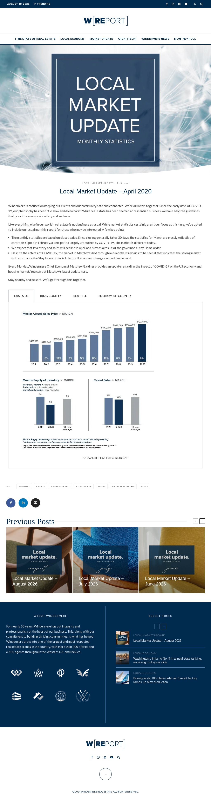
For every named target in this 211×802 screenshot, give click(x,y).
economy (25, 486)
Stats (145, 486)
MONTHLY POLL (185, 38)
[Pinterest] (179, 4)
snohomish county (124, 486)
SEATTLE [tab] (80, 296)
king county (84, 486)
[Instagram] (173, 4)
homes (41, 486)
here (84, 271)
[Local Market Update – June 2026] (172, 560)
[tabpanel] (105, 385)
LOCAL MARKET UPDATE (98, 183)
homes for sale (61, 486)
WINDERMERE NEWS (155, 38)
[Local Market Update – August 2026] (39, 560)
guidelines (193, 211)
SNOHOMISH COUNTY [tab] (114, 296)
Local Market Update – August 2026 (157, 640)
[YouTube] (186, 4)
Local (102, 486)
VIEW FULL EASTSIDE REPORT (105, 458)
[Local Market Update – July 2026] (105, 560)
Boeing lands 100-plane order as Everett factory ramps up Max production (165, 680)
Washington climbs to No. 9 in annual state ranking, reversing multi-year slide (167, 660)
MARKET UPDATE (101, 38)
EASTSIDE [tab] (21, 296)
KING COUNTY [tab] (51, 296)
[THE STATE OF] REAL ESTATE (35, 38)
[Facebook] (167, 4)
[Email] (35, 503)
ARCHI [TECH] (127, 38)
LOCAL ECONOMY (72, 38)
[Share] (10, 503)
